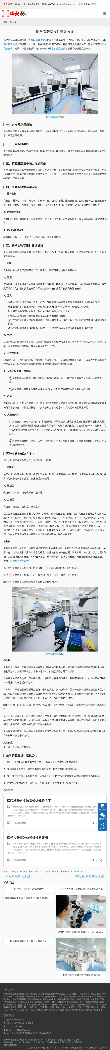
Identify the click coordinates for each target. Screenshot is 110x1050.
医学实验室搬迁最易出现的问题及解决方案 (81, 889)
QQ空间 (46, 871)
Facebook (67, 871)
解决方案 (35, 1047)
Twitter (80, 871)
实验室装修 (55, 654)
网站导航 (75, 1039)
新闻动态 (74, 1047)
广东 (34, 1042)
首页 (5, 22)
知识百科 (83, 1047)
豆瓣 (57, 871)
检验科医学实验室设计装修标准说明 (81, 975)
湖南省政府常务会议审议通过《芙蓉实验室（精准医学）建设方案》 (28, 898)
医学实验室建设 (57, 48)
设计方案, (79, 4)
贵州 (51, 1042)
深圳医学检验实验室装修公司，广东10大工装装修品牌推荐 (81, 932)
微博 (16, 871)
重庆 (64, 1042)
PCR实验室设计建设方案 (18, 876)
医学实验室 (39, 40)
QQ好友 (35, 871)
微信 (23, 871)
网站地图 (59, 1039)
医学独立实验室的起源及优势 (29, 889)
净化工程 (45, 1047)
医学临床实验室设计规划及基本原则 (28, 941)
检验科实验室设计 (19, 560)
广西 (38, 1042)
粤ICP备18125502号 (11, 1045)
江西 (47, 1042)
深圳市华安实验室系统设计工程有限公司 (20, 1039)
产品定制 (55, 1047)
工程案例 (64, 1047)
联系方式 (103, 1047)
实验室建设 (11, 44)
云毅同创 (78, 1042)
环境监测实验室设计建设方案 (90, 876)
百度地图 (67, 1039)
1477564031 (16, 1026)
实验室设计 (55, 116)
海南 (55, 1042)
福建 (59, 1042)
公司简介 (93, 1047)
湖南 (42, 1042)
